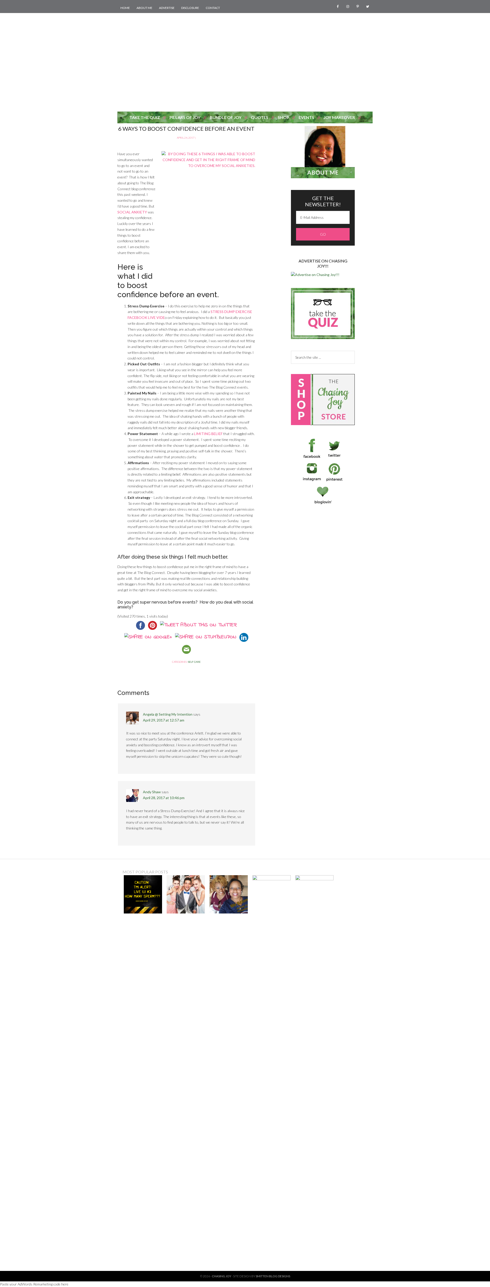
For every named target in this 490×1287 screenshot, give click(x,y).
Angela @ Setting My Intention (167, 714)
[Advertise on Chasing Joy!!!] (315, 274)
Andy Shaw (152, 792)
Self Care (194, 661)
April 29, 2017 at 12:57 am (163, 720)
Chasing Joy (245, 72)
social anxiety (132, 212)
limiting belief (208, 433)
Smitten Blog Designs (273, 1276)
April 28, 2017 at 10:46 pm (164, 798)
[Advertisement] (245, 24)
